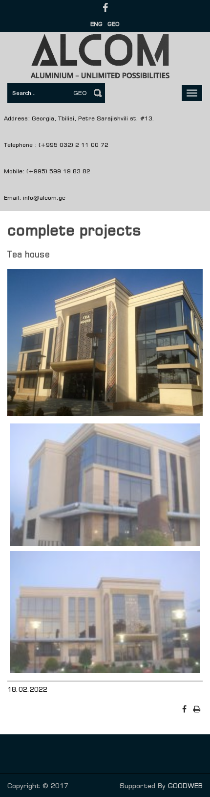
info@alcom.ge (44, 197)
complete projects (74, 230)
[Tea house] (105, 345)
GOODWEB (185, 785)
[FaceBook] (185, 709)
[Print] (197, 709)
